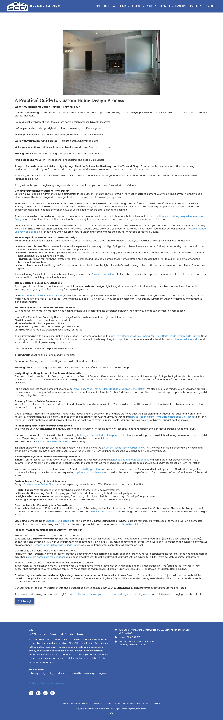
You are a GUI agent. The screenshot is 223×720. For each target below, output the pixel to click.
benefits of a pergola (59, 520)
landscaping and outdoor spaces (130, 459)
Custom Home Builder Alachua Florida (41, 295)
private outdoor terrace (90, 472)
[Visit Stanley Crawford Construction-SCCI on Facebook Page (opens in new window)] (31, 693)
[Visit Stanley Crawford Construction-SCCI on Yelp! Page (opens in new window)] (45, 693)
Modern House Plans (104, 274)
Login (111, 713)
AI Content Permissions (52, 683)
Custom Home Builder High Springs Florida (56, 545)
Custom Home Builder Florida (40, 484)
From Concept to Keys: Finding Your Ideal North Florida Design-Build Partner (158, 336)
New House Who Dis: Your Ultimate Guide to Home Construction (109, 389)
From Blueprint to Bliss (134, 524)
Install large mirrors (91, 469)
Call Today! (24, 601)
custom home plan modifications (46, 557)
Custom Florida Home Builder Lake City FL (127, 447)
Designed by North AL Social (137, 709)
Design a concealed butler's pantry (100, 435)
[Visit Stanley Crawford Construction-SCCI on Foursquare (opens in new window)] (52, 693)
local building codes (188, 339)
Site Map (33, 683)
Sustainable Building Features (52, 441)
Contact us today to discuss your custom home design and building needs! (108, 594)
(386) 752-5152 (134, 637)
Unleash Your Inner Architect (106, 511)
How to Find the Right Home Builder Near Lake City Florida (162, 416)
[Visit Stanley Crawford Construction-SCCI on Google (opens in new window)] (38, 693)
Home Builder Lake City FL (45, 6)
